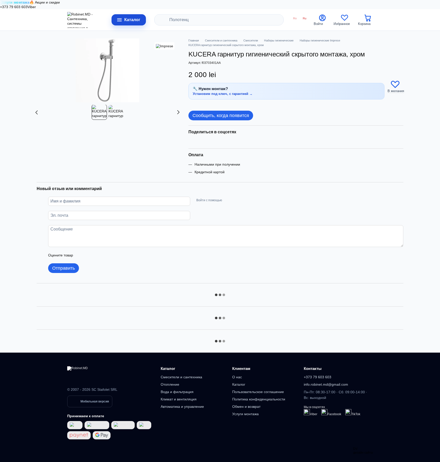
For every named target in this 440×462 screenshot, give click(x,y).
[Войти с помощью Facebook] (228, 200)
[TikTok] (348, 412)
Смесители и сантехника (181, 377)
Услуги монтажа (245, 414)
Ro (295, 18)
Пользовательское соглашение (258, 392)
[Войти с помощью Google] (236, 200)
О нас (237, 377)
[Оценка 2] (90, 255)
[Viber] (307, 412)
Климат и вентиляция (179, 399)
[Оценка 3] (98, 255)
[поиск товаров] (165, 20)
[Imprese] (164, 46)
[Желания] (344, 20)
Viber (32, 7)
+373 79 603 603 (14, 7)
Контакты (313, 368)
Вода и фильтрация (177, 392)
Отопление (170, 384)
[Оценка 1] (81, 255)
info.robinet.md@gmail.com (326, 384)
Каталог (168, 368)
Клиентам (241, 368)
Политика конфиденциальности (258, 399)
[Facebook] (324, 412)
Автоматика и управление (182, 407)
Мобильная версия (94, 401)
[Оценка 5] (114, 255)
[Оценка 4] (106, 255)
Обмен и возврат (246, 407)
